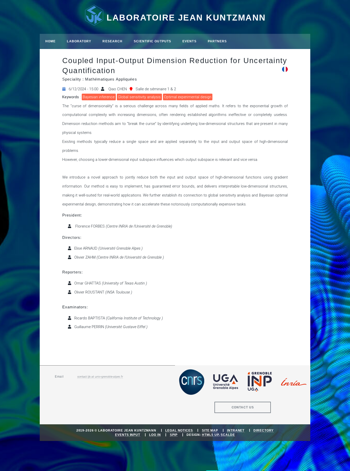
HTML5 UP (210, 434)
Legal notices (179, 430)
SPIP (174, 434)
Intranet (235, 430)
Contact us (243, 407)
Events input (127, 434)
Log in (155, 434)
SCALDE (228, 434)
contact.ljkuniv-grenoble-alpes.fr (100, 376)
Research (112, 41)
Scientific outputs (152, 41)
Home (50, 41)
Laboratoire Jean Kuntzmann (186, 17)
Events (189, 41)
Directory (263, 430)
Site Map (210, 430)
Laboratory (79, 41)
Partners (217, 41)
